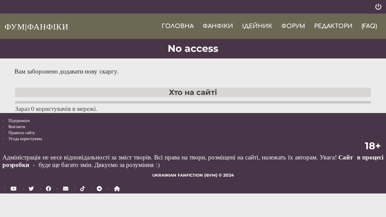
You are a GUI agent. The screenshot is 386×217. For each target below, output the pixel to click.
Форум (293, 26)
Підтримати (19, 120)
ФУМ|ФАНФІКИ (36, 26)
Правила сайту (21, 132)
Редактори (333, 26)
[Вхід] (378, 7)
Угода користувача (25, 138)
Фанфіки (218, 26)
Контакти (16, 126)
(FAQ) (369, 26)
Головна (178, 26)
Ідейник (257, 26)
